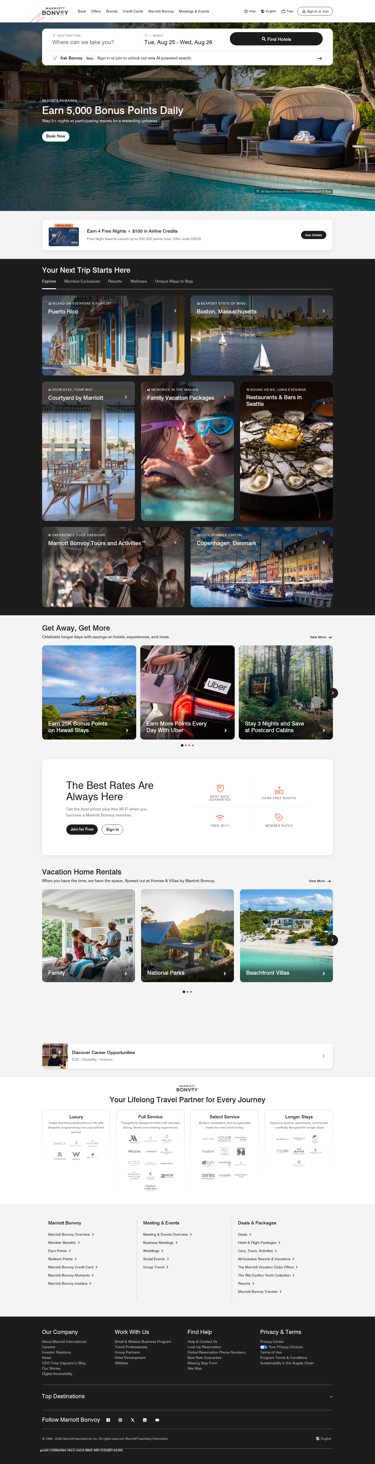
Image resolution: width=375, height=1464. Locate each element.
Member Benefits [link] (62, 1243)
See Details (313, 235)
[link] (249, 11)
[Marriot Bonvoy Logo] (188, 1088)
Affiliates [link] (121, 1363)
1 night (156, 35)
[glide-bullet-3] (193, 745)
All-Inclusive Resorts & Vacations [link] (264, 1259)
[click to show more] (332, 940)
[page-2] (187, 992)
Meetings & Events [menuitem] (194, 11)
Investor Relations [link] (56, 1352)
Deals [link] (242, 1234)
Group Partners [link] (127, 1352)
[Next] (333, 693)
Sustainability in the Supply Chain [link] (287, 1363)
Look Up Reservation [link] (204, 1347)
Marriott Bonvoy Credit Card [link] (70, 1267)
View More (318, 637)
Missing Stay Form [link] (202, 1363)
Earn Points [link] (57, 1251)
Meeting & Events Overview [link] (165, 1234)
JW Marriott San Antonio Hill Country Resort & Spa (295, 191)
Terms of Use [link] (271, 1352)
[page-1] (184, 992)
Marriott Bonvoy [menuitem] (161, 11)
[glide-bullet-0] (182, 745)
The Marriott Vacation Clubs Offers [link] (266, 1267)
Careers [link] (48, 1347)
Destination (69, 35)
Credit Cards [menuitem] (133, 11)
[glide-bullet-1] (185, 745)
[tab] (49, 283)
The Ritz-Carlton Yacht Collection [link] (264, 1275)
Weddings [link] (151, 1251)
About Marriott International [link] (64, 1342)
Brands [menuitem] (112, 11)
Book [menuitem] (82, 11)
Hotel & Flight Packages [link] (257, 1243)
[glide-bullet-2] (189, 745)
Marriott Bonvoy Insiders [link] (68, 1283)
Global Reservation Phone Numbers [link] (216, 1352)
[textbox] (95, 42)
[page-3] (191, 992)
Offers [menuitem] (96, 11)
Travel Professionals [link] (131, 1347)
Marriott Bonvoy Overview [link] (69, 1234)
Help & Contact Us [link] (202, 1342)
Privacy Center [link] (272, 1342)
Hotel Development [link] (130, 1358)
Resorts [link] (244, 1283)
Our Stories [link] (51, 1368)
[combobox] (95, 40)
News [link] (46, 1358)
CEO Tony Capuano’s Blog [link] (63, 1363)
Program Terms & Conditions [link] (283, 1358)
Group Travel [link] (153, 1267)
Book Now (55, 136)
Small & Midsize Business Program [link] (143, 1342)
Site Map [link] (195, 1368)
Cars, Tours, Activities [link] (255, 1251)
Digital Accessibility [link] (57, 1374)
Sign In (112, 829)
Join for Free (82, 829)
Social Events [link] (154, 1259)
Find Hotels (279, 39)
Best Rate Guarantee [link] (204, 1358)
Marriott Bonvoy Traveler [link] (258, 1292)
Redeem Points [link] (60, 1259)
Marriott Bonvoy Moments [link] (69, 1275)
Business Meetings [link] (158, 1243)
